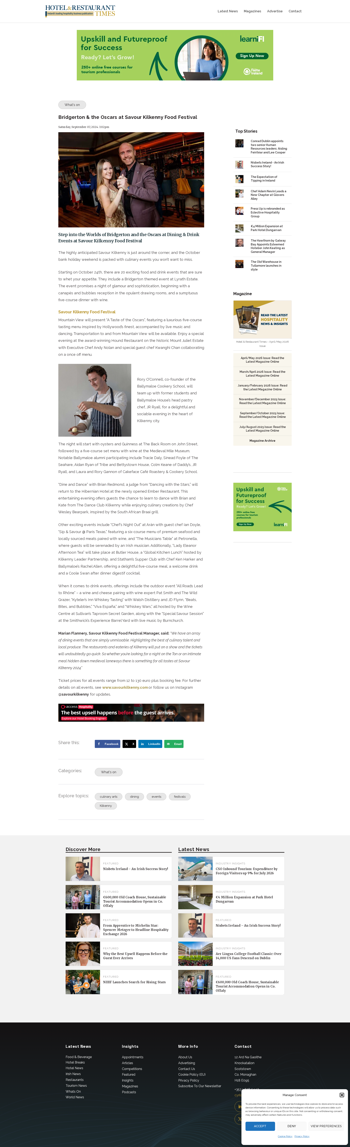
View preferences (326, 1126)
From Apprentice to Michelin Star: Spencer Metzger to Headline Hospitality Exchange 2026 (136, 930)
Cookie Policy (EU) (192, 1074)
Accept (260, 1126)
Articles (127, 1063)
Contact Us (186, 1069)
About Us (185, 1057)
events (156, 796)
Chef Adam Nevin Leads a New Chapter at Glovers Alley (268, 195)
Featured (111, 863)
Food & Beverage (79, 1057)
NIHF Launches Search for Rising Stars (134, 982)
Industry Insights (230, 863)
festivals (180, 796)
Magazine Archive (262, 440)
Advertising (186, 1063)
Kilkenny (106, 806)
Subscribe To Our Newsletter (199, 1086)
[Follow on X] (240, 1119)
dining (134, 796)
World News (75, 1097)
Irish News (73, 1074)
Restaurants (75, 1080)
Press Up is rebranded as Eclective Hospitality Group (268, 212)
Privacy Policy (302, 1136)
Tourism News (76, 1086)
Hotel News (74, 1068)
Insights (127, 1080)
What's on (72, 105)
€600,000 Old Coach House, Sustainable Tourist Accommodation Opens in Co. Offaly (134, 901)
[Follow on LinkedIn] (240, 1106)
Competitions (132, 1069)
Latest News (228, 11)
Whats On (73, 1091)
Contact (295, 11)
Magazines (252, 11)
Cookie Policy (285, 1136)
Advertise (275, 11)
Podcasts (129, 1092)
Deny (291, 1126)
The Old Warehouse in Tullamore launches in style (266, 265)
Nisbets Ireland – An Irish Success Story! (135, 869)
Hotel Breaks (75, 1062)
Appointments (132, 1057)
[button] (342, 1095)
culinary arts (108, 796)
